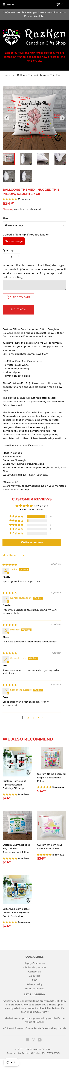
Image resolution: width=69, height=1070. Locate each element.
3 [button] (33, 717)
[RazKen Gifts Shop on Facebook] (27, 1040)
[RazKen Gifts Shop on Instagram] (33, 1040)
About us (34, 975)
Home (6, 75)
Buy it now (18, 309)
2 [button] (28, 717)
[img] (9, 564)
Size (5, 218)
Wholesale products (34, 967)
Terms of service (34, 988)
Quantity (8, 250)
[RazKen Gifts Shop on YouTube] (40, 1040)
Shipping (8, 209)
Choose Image (13, 241)
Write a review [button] (32, 542)
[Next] (62, 117)
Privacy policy (34, 984)
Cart (63, 4)
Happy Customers (34, 963)
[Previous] (6, 117)
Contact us (34, 971)
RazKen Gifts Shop (40, 1049)
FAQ (34, 980)
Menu (10, 4)
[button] (10, 199)
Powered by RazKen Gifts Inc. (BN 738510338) (33, 1053)
